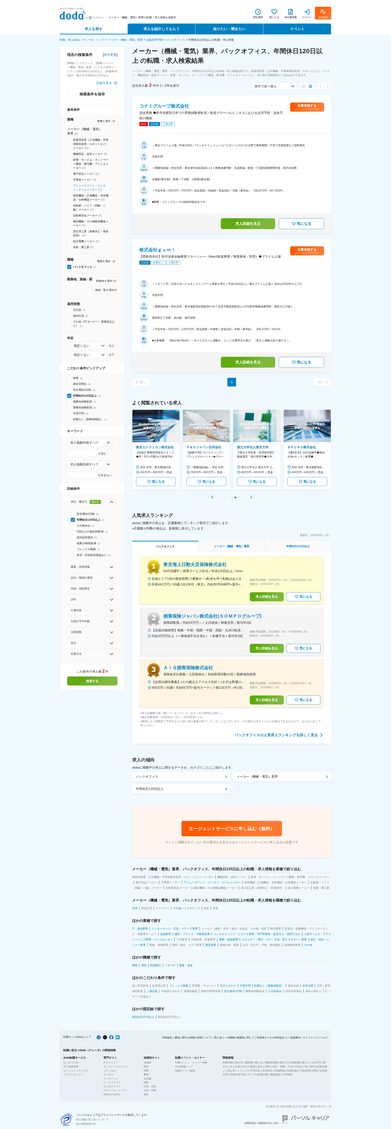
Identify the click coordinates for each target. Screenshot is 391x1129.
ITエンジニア (110, 1062)
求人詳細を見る (248, 223)
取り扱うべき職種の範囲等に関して (234, 1037)
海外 (146, 1094)
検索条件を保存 (92, 94)
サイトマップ (310, 1037)
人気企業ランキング (236, 1070)
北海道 (147, 1062)
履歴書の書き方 (253, 1062)
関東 (146, 1070)
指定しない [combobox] (82, 346)
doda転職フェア (184, 1066)
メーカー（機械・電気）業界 (125, 39)
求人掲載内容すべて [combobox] (84, 442)
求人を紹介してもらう (161, 29)
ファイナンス (110, 1078)
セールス (108, 1074)
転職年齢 (292, 1070)
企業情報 (287, 1074)
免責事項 (295, 1037)
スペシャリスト (112, 1082)
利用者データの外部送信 (270, 1037)
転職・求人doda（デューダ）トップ (82, 39)
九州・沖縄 (150, 1090)
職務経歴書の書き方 (276, 1062)
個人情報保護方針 (86, 1123)
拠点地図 (287, 1106)
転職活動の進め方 (233, 1062)
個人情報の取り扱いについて (92, 1119)
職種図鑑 (275, 1074)
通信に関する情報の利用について (193, 1037)
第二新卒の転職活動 (316, 1066)
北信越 (147, 1078)
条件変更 (110, 55)
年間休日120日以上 (149, 789)
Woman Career (111, 1094)
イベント (297, 29)
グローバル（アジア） (115, 1090)
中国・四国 (150, 1086)
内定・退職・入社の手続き (287, 1066)
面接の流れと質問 (260, 1066)
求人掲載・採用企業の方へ (313, 1106)
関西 (146, 1082)
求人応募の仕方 (239, 1066)
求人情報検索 (70, 1066)
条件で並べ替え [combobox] (266, 86)
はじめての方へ (72, 1062)
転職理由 (280, 1070)
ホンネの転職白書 (257, 1074)
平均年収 (255, 1070)
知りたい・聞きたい (229, 29)
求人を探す (94, 29)
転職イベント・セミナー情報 (191, 1062)
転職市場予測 (237, 1074)
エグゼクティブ (112, 1086)
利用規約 (167, 1037)
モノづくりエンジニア (115, 1066)
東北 (146, 1066)
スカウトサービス (73, 1074)
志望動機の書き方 (300, 1062)
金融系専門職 (154, 39)
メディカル (109, 1070)
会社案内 (271, 1106)
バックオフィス (175, 39)
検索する (92, 681)
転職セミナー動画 (185, 1070)
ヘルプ (324, 1037)
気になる (304, 223)
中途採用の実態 (308, 1070)
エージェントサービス (75, 1070)
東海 (146, 1074)
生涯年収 (267, 1070)
